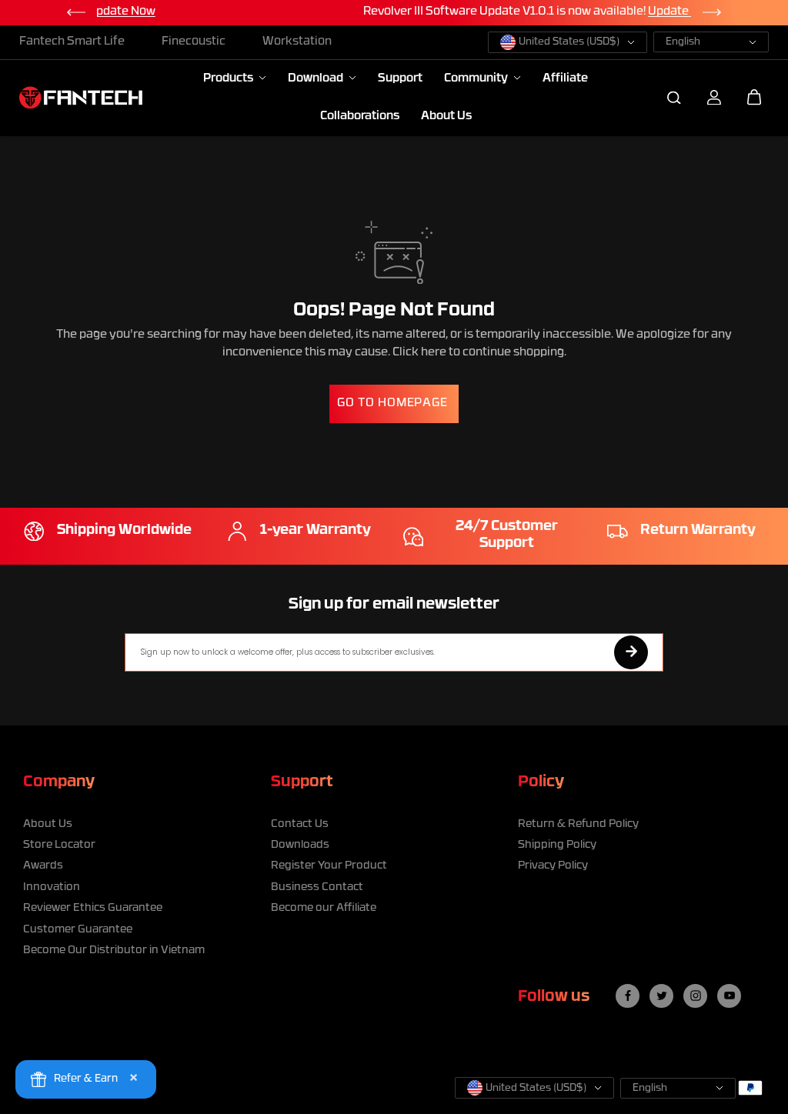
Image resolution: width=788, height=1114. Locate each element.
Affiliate (565, 79)
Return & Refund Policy (578, 824)
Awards (43, 866)
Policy (541, 782)
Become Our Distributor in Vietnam (114, 950)
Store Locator (59, 845)
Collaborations (359, 116)
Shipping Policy (557, 845)
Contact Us (300, 824)
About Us (446, 116)
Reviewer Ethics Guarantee (92, 908)
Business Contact (317, 887)
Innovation (51, 887)
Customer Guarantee (77, 930)
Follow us (553, 997)
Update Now (547, 12)
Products (229, 79)
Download (317, 79)
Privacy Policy (553, 866)
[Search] (674, 97)
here (433, 353)
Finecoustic (193, 42)
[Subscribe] (631, 652)
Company (59, 782)
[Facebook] (628, 995)
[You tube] (729, 995)
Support (400, 79)
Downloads (300, 845)
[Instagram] (696, 995)
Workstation (297, 42)
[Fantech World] (80, 97)
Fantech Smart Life (72, 42)
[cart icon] (754, 97)
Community (477, 79)
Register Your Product (329, 866)
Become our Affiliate (323, 908)
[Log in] (714, 97)
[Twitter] (662, 995)
